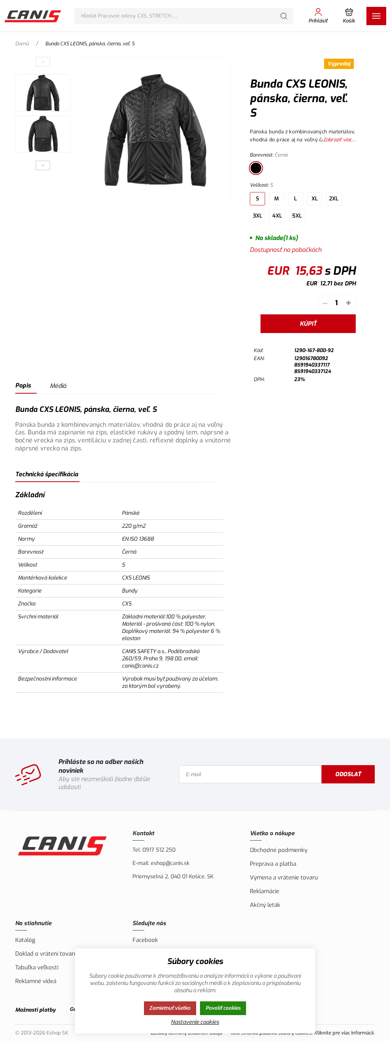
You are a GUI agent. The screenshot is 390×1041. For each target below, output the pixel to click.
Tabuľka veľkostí (36, 967)
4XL (277, 215)
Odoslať (348, 774)
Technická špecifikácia (46, 474)
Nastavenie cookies (195, 1022)
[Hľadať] (283, 16)
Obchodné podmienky (278, 850)
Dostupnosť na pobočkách (285, 250)
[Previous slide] (43, 62)
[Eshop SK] (33, 16)
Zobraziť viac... (339, 139)
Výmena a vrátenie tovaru (284, 877)
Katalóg (25, 940)
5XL (297, 215)
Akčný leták (265, 905)
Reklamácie (264, 891)
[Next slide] (43, 165)
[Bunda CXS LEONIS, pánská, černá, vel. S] (155, 130)
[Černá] (256, 168)
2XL (334, 198)
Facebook (145, 940)
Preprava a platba (273, 864)
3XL (257, 215)
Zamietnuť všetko (169, 1008)
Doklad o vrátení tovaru (46, 954)
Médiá (58, 386)
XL (315, 198)
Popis (23, 385)
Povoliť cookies (223, 1008)
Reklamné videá (35, 981)
